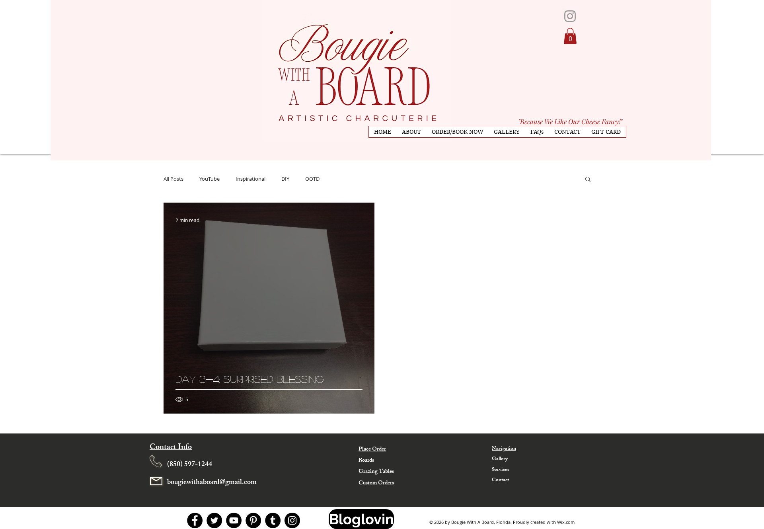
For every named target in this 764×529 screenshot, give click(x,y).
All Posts (173, 178)
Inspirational (250, 178)
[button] (570, 36)
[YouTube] (234, 520)
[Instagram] (292, 520)
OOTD (312, 178)
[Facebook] (195, 520)
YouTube (209, 178)
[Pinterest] (253, 520)
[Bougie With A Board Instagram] (570, 16)
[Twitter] (214, 520)
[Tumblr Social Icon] (273, 520)
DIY (285, 178)
